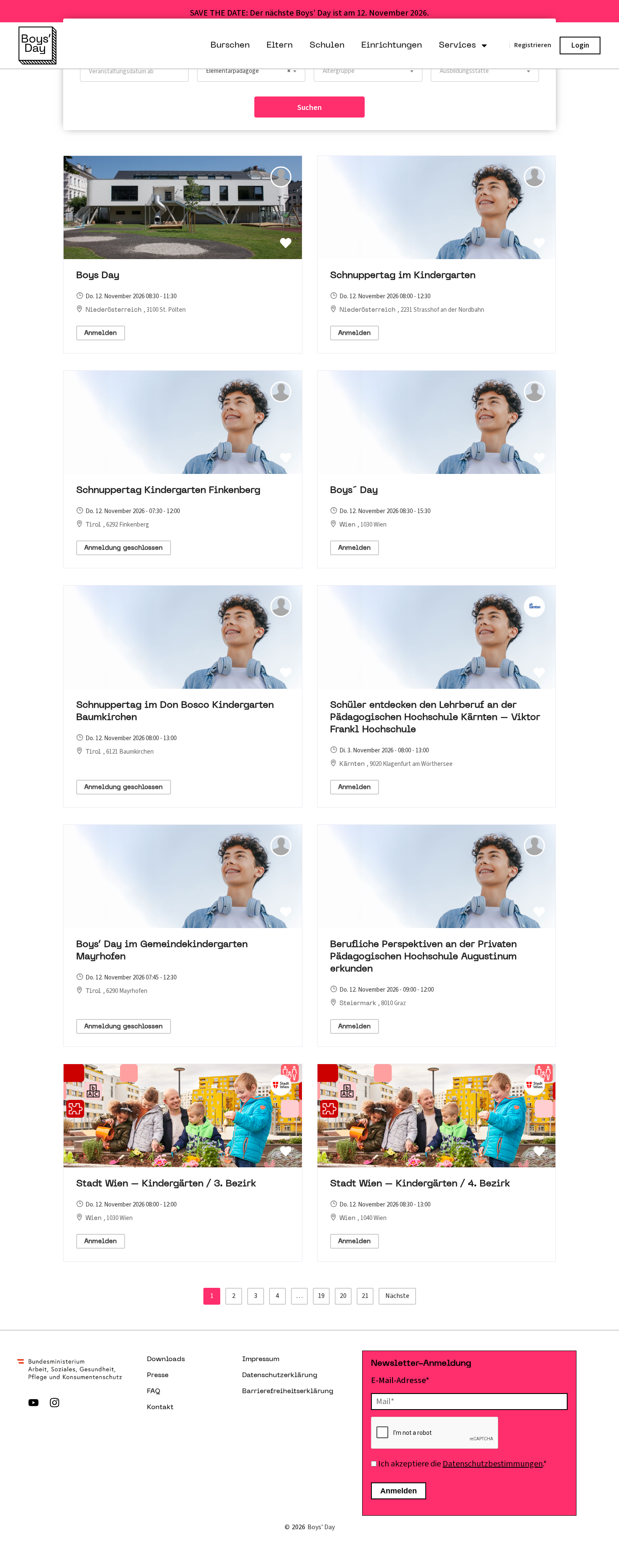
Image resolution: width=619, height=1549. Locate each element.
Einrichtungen (391, 45)
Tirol (94, 525)
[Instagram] (54, 1402)
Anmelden (100, 333)
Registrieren (532, 45)
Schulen (327, 45)
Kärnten (353, 764)
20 (343, 1295)
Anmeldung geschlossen (123, 548)
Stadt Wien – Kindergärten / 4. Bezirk (420, 1184)
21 (365, 1295)
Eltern (280, 45)
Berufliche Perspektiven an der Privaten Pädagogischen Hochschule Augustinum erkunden (423, 957)
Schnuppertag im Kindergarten (402, 275)
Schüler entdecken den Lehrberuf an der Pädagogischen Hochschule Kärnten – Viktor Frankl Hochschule (435, 717)
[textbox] (368, 71)
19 (321, 1295)
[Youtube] (33, 1402)
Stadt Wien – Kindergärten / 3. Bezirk (166, 1184)
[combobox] (251, 71)
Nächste (397, 1295)
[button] (285, 243)
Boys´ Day (354, 490)
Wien (348, 525)
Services (457, 45)
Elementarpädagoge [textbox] (248, 71)
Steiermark (358, 1003)
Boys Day (97, 275)
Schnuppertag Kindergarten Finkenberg (168, 490)
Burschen (230, 45)
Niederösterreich (114, 310)
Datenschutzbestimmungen (493, 1464)
